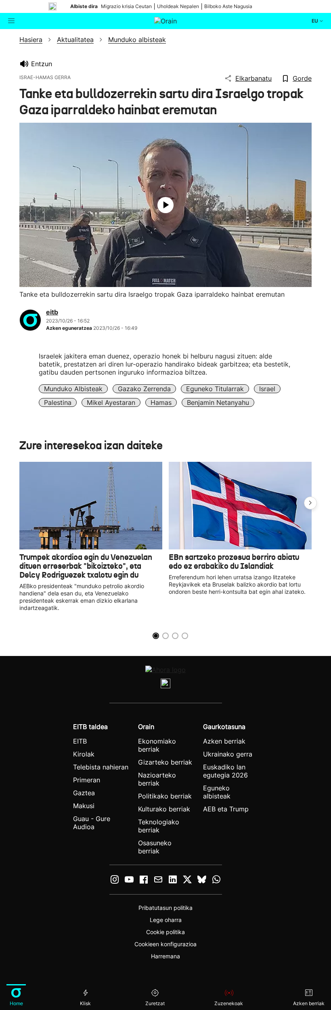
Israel (267, 389)
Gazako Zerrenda (144, 389)
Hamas (161, 402)
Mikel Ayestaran (111, 402)
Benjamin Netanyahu (218, 402)
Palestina (57, 402)
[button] (310, 503)
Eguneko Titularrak (215, 389)
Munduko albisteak (73, 389)
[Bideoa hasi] (165, 205)
